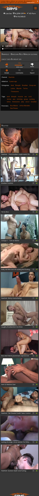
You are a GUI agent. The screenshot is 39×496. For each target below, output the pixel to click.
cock (30, 96)
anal (8, 96)
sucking (32, 99)
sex (25, 96)
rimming (19, 99)
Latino (13, 88)
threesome (16, 102)
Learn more (30, 2)
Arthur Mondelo (25, 105)
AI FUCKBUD (20, 16)
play (22, 102)
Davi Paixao (14, 108)
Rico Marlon (14, 105)
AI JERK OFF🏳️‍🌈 (20, 13)
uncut (27, 102)
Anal (12, 85)
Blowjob (17, 85)
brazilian (34, 102)
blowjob (13, 96)
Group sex (32, 85)
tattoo (9, 99)
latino (9, 102)
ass (14, 99)
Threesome (15, 91)
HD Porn (32, 13)
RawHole (11, 77)
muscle (20, 96)
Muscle (19, 88)
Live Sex (8, 13)
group (26, 99)
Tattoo (25, 88)
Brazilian (25, 85)
